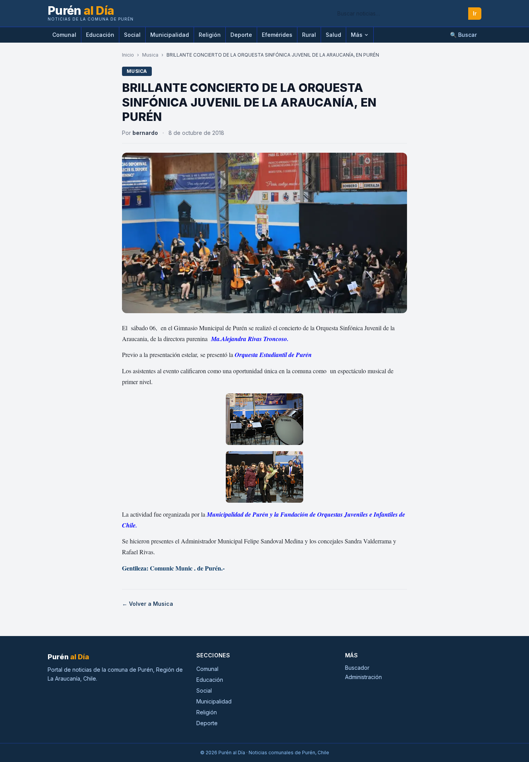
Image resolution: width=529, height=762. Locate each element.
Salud (333, 34)
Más (356, 34)
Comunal (64, 34)
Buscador (357, 667)
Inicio (128, 55)
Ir (475, 13)
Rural (309, 34)
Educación (100, 34)
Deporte (241, 34)
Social (132, 34)
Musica (150, 55)
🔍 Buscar (463, 34)
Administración (363, 677)
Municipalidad (169, 34)
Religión (210, 34)
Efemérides (277, 34)
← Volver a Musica (147, 603)
